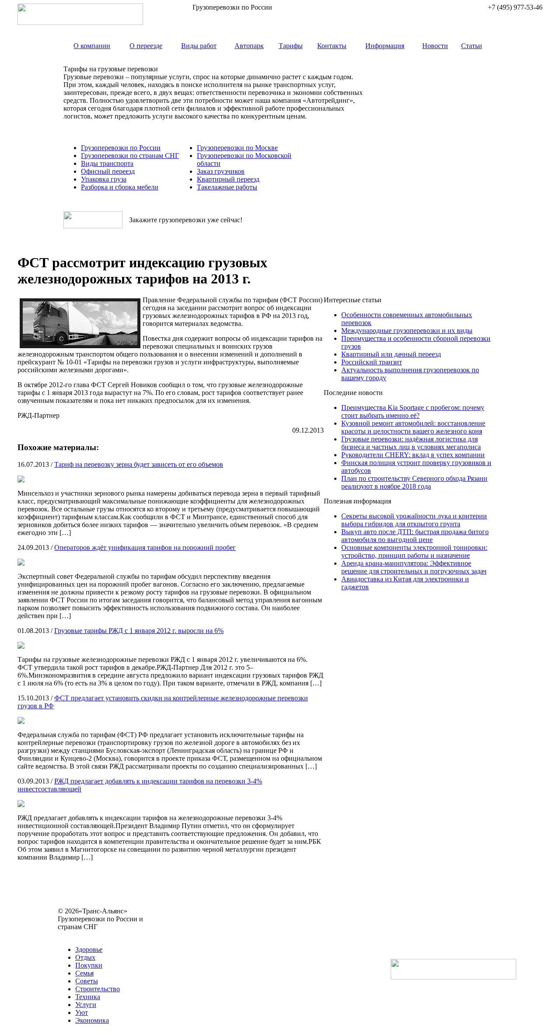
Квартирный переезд (228, 179)
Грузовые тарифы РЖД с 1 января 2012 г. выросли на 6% (139, 630)
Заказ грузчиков (221, 171)
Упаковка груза (103, 179)
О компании (92, 45)
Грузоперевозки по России (121, 147)
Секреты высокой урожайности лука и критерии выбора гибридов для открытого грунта (414, 520)
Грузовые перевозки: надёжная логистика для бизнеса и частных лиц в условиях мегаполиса (411, 443)
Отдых (85, 957)
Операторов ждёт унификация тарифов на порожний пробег (145, 547)
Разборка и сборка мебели (119, 187)
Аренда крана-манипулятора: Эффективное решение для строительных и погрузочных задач (413, 567)
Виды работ (199, 45)
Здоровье (88, 949)
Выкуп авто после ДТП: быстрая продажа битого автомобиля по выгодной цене (415, 535)
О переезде (146, 45)
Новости (435, 45)
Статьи (471, 45)
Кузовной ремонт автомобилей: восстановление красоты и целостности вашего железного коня (413, 427)
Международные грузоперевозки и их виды (406, 330)
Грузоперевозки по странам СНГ (130, 155)
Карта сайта (75, 934)
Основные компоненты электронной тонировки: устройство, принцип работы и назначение (414, 551)
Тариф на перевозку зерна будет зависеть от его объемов (138, 464)
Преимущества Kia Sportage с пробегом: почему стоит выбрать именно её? (412, 411)
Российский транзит (371, 362)
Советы (86, 981)
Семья (84, 973)
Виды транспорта (107, 163)
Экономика (92, 1020)
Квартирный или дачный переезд (391, 354)
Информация (384, 45)
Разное (105, 934)
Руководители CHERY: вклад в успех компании (413, 454)
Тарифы (291, 45)
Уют (81, 1012)
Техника (87, 996)
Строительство (97, 989)
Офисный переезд (108, 171)
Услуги (85, 1004)
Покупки (88, 965)
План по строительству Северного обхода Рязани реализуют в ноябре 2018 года (414, 482)
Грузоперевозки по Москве (237, 147)
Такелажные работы (227, 187)
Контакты (331, 45)
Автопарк (249, 45)
